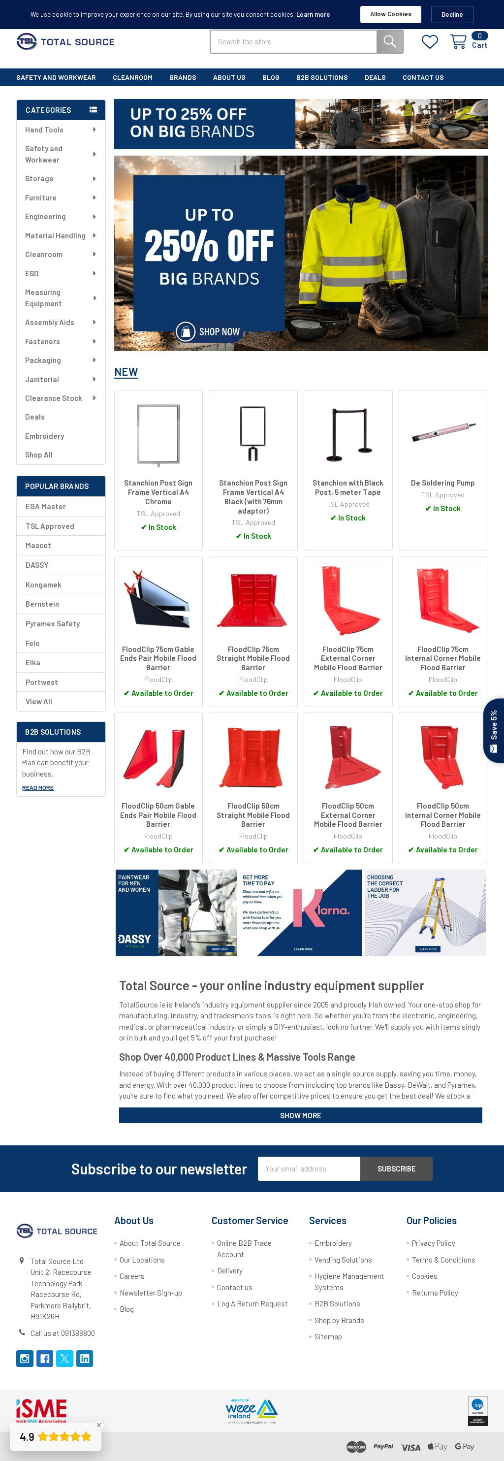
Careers (132, 1275)
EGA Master (46, 506)
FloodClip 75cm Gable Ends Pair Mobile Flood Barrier (158, 658)
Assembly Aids (49, 322)
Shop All (39, 454)
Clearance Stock (53, 397)
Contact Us (423, 77)
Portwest (42, 682)
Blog (271, 77)
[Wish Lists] (431, 42)
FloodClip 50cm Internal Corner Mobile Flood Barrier (443, 815)
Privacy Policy (433, 1242)
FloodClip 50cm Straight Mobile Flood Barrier (253, 815)
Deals (375, 77)
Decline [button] (452, 14)
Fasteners (42, 341)
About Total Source (150, 1242)
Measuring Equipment (43, 298)
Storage (39, 178)
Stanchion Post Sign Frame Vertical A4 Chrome (158, 492)
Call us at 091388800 (63, 1333)
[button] (301, 253)
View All (39, 701)
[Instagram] (24, 1358)
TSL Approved (50, 525)
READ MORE (38, 787)
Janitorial (42, 379)
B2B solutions (322, 77)
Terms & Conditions (443, 1259)
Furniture (41, 197)
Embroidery (44, 435)
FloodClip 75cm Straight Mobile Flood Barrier (253, 658)
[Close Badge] (99, 1425)
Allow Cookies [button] (390, 14)
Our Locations (142, 1259)
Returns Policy (435, 1292)
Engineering (45, 216)
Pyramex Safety (53, 623)
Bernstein (42, 603)
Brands (182, 77)
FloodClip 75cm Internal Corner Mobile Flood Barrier (443, 658)
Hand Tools (44, 129)
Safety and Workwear (56, 77)
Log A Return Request (252, 1303)
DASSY (37, 564)
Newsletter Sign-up (151, 1292)
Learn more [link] (313, 14)
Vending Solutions (343, 1259)
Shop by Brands (339, 1320)
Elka (33, 662)
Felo (33, 643)
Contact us (234, 1287)
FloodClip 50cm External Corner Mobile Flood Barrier (348, 815)
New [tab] (126, 371)
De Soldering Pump (443, 482)
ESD (32, 273)
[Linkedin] (85, 1358)
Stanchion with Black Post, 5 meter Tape (348, 487)
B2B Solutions (337, 1303)
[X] (64, 1358)
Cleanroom (133, 77)
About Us (229, 77)
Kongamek (44, 584)
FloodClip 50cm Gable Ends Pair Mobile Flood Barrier (158, 815)
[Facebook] (45, 1358)
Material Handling (55, 235)
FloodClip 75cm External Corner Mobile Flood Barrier (348, 658)
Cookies (425, 1275)
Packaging (43, 360)
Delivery (230, 1270)
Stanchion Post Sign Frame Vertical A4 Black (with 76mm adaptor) (253, 496)
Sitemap (328, 1336)
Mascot (38, 545)
